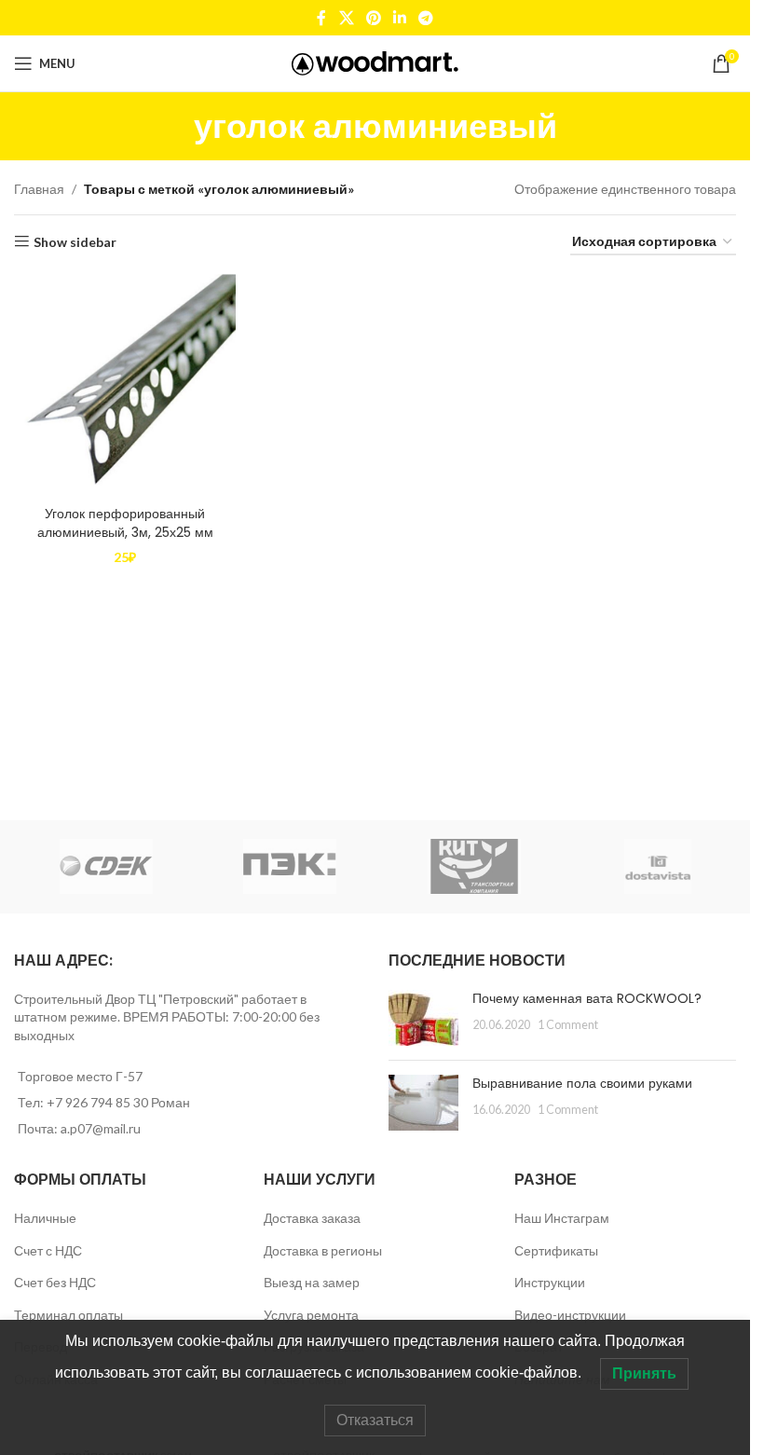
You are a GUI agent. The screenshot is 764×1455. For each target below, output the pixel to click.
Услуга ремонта (311, 1315)
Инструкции (549, 1282)
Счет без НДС (55, 1282)
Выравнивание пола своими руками (582, 1083)
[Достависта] (658, 866)
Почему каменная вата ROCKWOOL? (587, 998)
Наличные (45, 1218)
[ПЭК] (290, 866)
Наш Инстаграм (561, 1218)
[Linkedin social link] (400, 18)
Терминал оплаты (68, 1315)
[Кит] (474, 866)
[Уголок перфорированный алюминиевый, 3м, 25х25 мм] (125, 385)
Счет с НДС (48, 1250)
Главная (39, 189)
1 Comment (568, 1025)
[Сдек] (106, 866)
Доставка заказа (312, 1218)
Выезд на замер (312, 1282)
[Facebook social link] (321, 18)
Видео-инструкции (570, 1315)
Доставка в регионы (323, 1250)
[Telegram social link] (426, 18)
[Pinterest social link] (373, 18)
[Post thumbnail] (423, 1018)
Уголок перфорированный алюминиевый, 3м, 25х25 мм (125, 523)
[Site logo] (375, 62)
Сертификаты (556, 1250)
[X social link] (346, 18)
